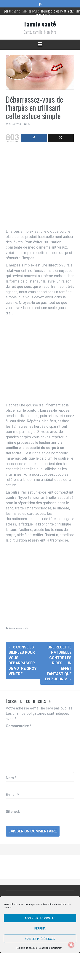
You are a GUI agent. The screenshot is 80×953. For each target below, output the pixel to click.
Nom (11, 778)
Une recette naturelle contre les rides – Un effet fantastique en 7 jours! (58, 663)
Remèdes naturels (18, 628)
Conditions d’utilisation (50, 948)
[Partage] (34, 138)
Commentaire (18, 726)
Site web (13, 811)
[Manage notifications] (71, 945)
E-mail (12, 794)
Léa (28, 124)
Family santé (40, 23)
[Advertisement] (40, 187)
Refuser (40, 928)
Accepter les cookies (40, 918)
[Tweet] (61, 138)
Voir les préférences (40, 938)
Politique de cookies (26, 948)
